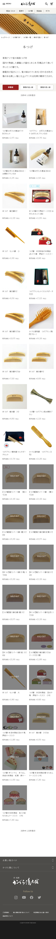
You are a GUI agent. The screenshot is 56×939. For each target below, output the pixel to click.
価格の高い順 (45, 87)
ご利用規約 (6, 912)
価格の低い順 (28, 87)
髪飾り (21, 11)
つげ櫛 (30, 11)
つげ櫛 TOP (16, 37)
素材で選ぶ (37, 37)
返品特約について (8, 916)
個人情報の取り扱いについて (21, 912)
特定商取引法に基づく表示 (41, 912)
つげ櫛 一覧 (27, 37)
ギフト (48, 11)
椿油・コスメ (10, 11)
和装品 (39, 11)
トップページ (5, 37)
